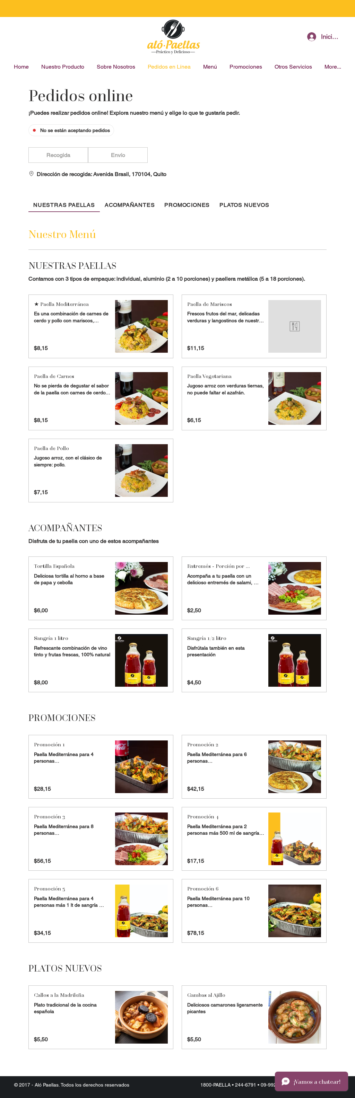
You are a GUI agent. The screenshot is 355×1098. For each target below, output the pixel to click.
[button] (58, 155)
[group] (117, 155)
